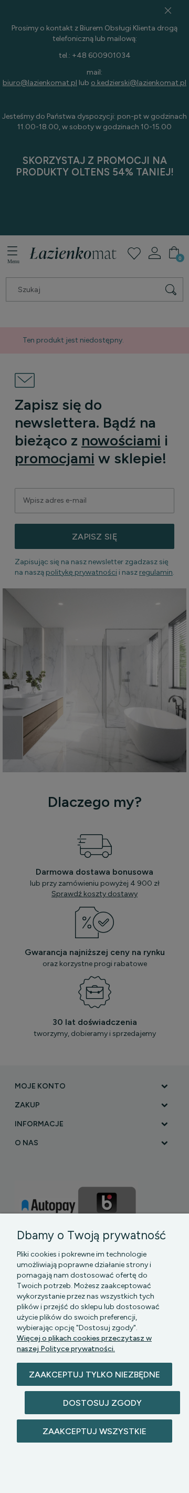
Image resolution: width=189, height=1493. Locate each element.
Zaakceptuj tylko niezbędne (94, 1375)
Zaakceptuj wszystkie (94, 1431)
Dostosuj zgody (102, 1403)
